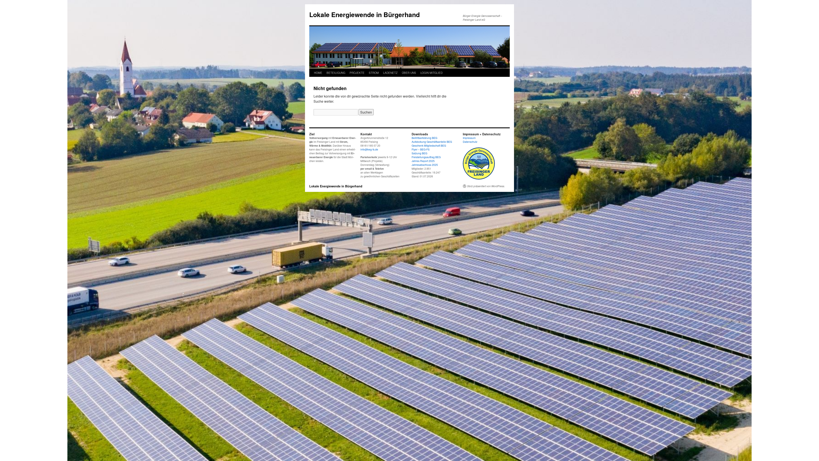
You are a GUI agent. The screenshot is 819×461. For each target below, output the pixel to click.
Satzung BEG (419, 153)
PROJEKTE (357, 73)
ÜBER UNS (409, 73)
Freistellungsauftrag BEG (426, 157)
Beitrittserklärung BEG (424, 138)
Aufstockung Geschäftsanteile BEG (432, 141)
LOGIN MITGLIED (431, 73)
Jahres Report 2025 (423, 161)
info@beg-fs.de (369, 149)
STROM (374, 73)
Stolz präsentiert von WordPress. (486, 186)
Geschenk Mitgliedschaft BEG (429, 145)
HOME (318, 73)
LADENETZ (390, 73)
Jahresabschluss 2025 (425, 164)
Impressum (469, 138)
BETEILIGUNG (336, 73)
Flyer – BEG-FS (421, 149)
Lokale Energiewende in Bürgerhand (364, 14)
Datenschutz (470, 141)
